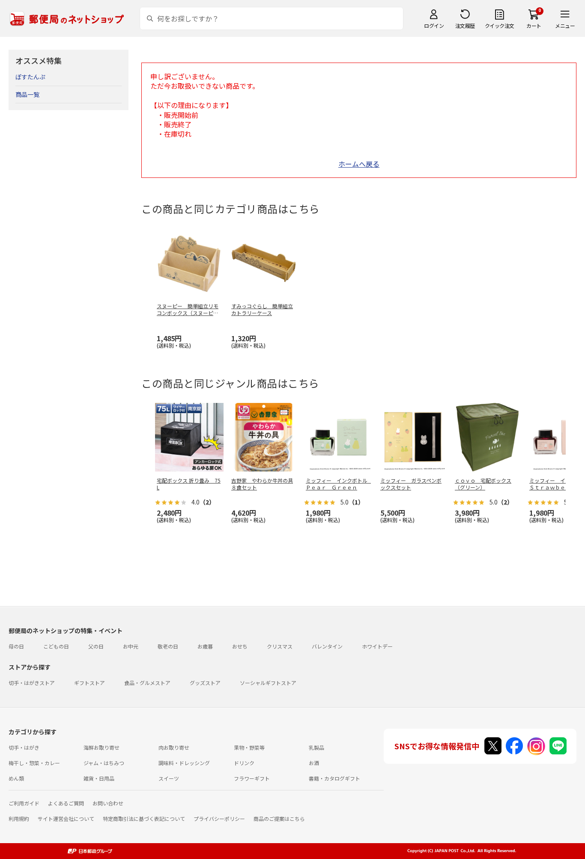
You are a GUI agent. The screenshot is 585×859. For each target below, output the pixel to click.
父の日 (96, 646)
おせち (240, 646)
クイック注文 (499, 25)
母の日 (16, 646)
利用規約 (19, 818)
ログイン (434, 25)
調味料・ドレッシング (184, 762)
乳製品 (316, 747)
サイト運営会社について (66, 818)
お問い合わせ (108, 803)
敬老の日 (168, 646)
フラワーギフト (252, 778)
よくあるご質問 (66, 803)
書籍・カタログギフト (334, 778)
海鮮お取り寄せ (101, 747)
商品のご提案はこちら (279, 818)
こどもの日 (56, 646)
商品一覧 (27, 94)
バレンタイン (327, 646)
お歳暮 (205, 646)
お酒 (314, 762)
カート (533, 25)
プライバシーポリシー (219, 818)
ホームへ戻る (358, 164)
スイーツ (168, 778)
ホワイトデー (377, 646)
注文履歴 (465, 25)
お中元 (130, 646)
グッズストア (205, 682)
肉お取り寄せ (173, 747)
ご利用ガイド (24, 803)
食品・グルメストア (147, 682)
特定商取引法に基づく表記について (144, 818)
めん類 (16, 778)
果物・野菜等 (249, 747)
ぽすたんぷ (30, 76)
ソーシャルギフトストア (268, 682)
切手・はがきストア (32, 682)
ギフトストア (89, 682)
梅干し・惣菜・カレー (34, 762)
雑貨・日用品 (99, 778)
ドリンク (244, 762)
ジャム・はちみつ (104, 762)
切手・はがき (24, 747)
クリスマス (279, 646)
